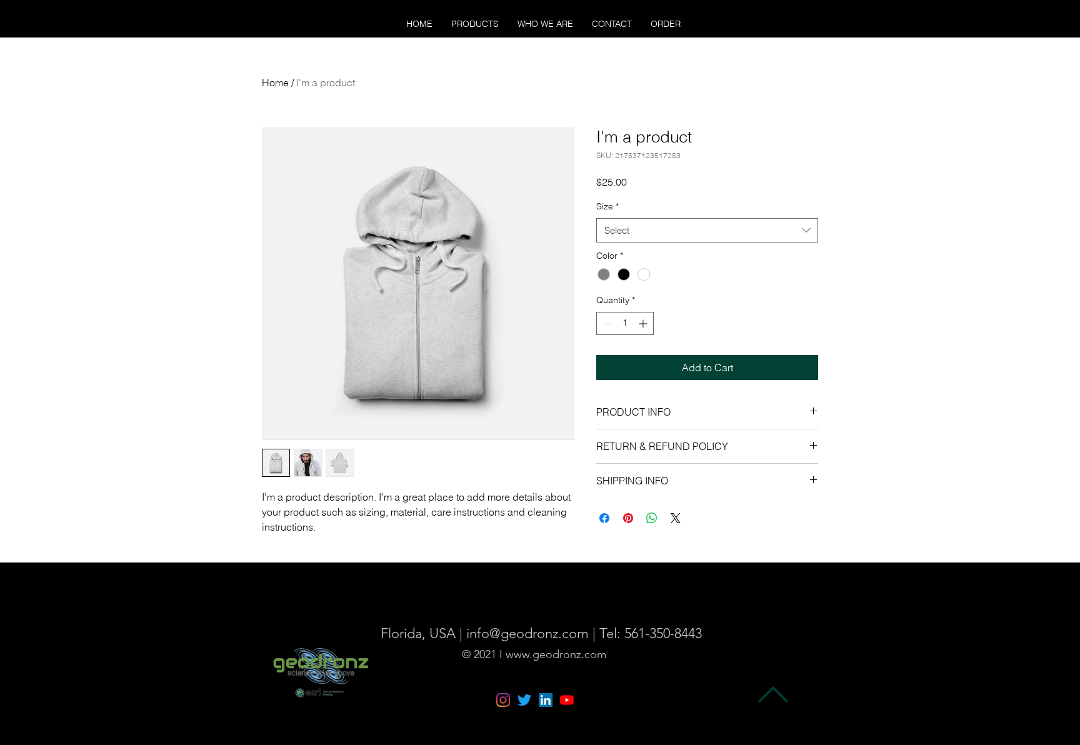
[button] (475, 24)
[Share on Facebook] (604, 518)
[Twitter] (524, 700)
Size (607, 206)
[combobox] (707, 230)
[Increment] (644, 323)
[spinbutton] (625, 323)
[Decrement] (606, 323)
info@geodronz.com (527, 633)
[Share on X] (675, 518)
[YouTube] (567, 700)
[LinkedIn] (545, 700)
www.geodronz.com (556, 654)
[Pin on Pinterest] (628, 518)
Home (275, 82)
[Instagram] (503, 700)
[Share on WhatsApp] (651, 518)
